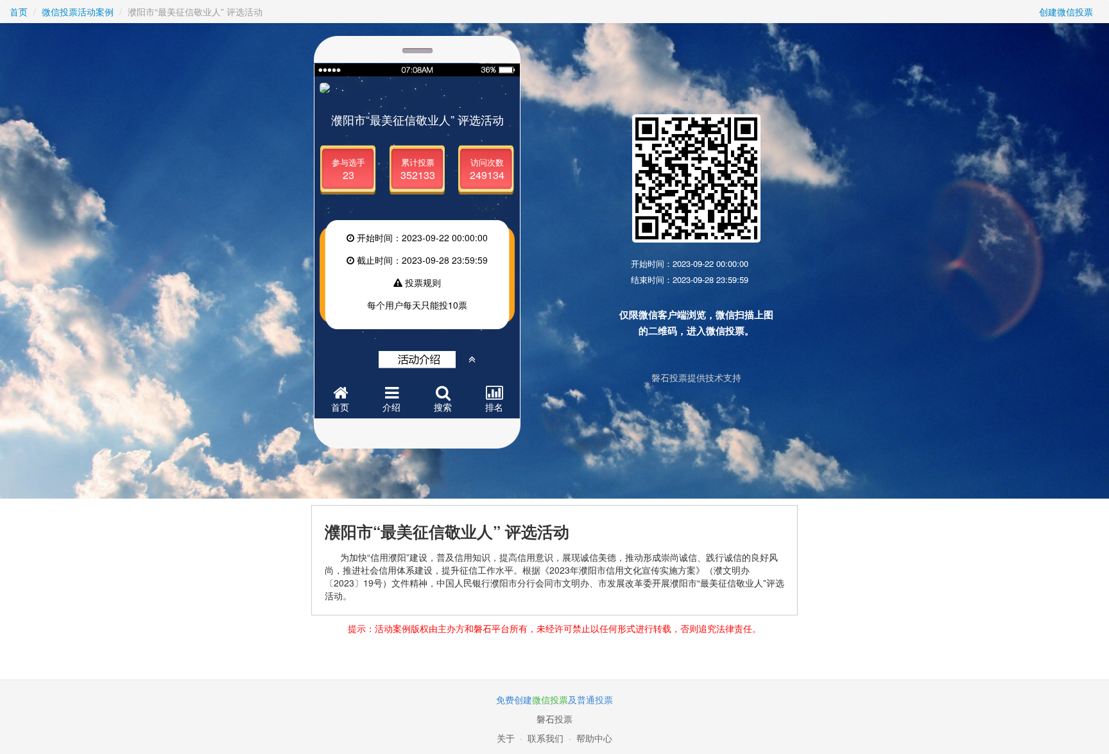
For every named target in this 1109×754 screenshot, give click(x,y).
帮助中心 (594, 738)
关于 (506, 738)
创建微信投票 (1066, 11)
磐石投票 (554, 718)
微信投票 (550, 699)
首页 (19, 11)
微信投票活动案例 (78, 11)
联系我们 (545, 738)
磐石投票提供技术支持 (696, 377)
